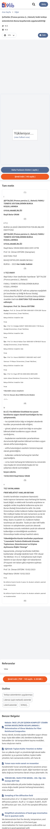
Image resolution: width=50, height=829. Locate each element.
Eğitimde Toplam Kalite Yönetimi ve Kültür (23, 749)
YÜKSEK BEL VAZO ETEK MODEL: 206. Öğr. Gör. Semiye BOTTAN (25, 779)
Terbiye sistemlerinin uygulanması (18, 695)
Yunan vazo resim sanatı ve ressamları (22, 763)
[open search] (33, 4)
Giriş (44, 4)
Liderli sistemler (10, 705)
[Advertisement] (25, 67)
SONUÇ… (24, 705)
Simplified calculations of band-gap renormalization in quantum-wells (26, 814)
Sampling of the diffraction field (19, 795)
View (6, 669)
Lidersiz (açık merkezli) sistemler (17, 700)
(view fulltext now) (22, 137)
